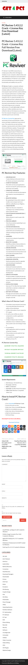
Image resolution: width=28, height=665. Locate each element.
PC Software (6, 614)
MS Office (5, 597)
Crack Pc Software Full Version (17, 660)
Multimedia (6, 599)
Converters (5, 569)
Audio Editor (6, 564)
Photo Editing (6, 622)
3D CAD (5, 556)
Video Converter (7, 640)
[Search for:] (14, 520)
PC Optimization (7, 612)
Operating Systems (7, 607)
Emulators (5, 586)
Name (4, 484)
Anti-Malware (6, 559)
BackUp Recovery (7, 566)
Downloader (6, 576)
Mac (4, 594)
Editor (4, 584)
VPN (4, 645)
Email (4, 491)
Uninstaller (5, 635)
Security (5, 627)
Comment (5, 464)
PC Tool (3, 22)
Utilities (5, 637)
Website (4, 498)
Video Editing (6, 642)
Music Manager (7, 602)
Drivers (4, 579)
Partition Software (7, 609)
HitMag (17, 663)
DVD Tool (5, 581)
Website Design (7, 650)
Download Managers (8, 574)
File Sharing (6, 589)
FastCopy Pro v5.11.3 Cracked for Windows (14, 547)
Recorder (5, 625)
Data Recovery (6, 571)
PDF (4, 619)
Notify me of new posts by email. (12, 513)
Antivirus (5, 561)
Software (5, 630)
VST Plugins (6, 647)
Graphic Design (7, 592)
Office (4, 604)
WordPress (10, 663)
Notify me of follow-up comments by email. (13, 507)
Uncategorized (6, 632)
